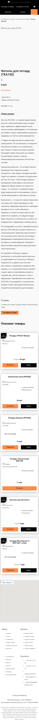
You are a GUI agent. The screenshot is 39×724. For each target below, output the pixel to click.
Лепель (4, 716)
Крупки (33, 710)
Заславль (3, 712)
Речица (19, 709)
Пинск (34, 716)
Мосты (13, 716)
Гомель (7, 707)
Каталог (12, 19)
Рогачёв (10, 717)
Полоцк (29, 712)
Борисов (22, 707)
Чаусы (15, 709)
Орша (25, 712)
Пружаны (5, 717)
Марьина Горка (32, 709)
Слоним (15, 717)
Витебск (5, 710)
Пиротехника (19, 19)
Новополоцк (23, 716)
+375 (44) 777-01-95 (22, 7)
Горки (26, 709)
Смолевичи (16, 712)
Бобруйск (12, 707)
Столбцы (25, 717)
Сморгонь (20, 717)
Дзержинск (10, 710)
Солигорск (34, 707)
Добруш (9, 714)
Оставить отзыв (9, 312)
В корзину (10, 365)
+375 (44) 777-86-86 (7, 7)
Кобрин (21, 712)
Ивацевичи (19, 714)
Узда (29, 717)
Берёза (4, 714)
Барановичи (10, 712)
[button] (3, 12)
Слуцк (26, 707)
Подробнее (10, 447)
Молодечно (5, 709)
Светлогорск (17, 710)
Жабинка (17, 719)
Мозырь (11, 709)
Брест (30, 707)
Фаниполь (34, 712)
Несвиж (17, 716)
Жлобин (14, 714)
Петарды (27, 19)
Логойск (9, 716)
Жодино (29, 710)
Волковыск (23, 710)
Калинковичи (26, 714)
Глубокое (33, 717)
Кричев (22, 719)
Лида (23, 709)
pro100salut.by (5, 19)
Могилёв (3, 707)
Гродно (17, 707)
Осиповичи (29, 716)
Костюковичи (33, 714)
